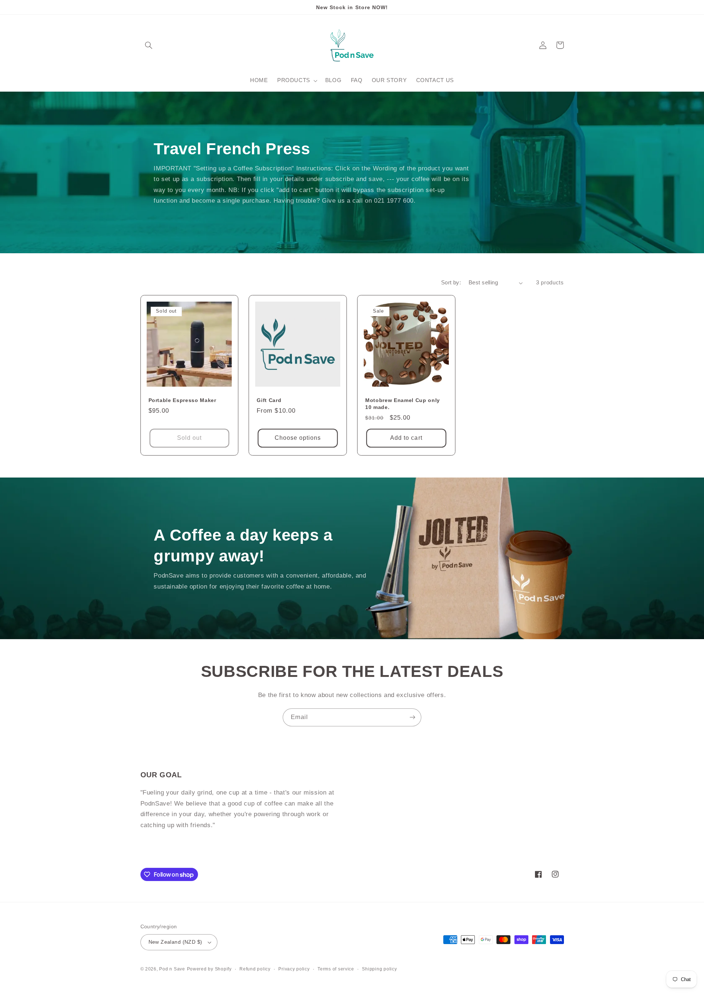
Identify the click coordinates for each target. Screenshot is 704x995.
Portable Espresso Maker (182, 400)
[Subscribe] (412, 717)
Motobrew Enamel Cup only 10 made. (402, 403)
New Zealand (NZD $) (175, 942)
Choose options (298, 438)
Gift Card (269, 400)
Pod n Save (172, 969)
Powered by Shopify (209, 969)
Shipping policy (379, 969)
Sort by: (451, 282)
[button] (148, 45)
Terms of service (336, 969)
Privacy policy (293, 969)
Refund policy (255, 969)
